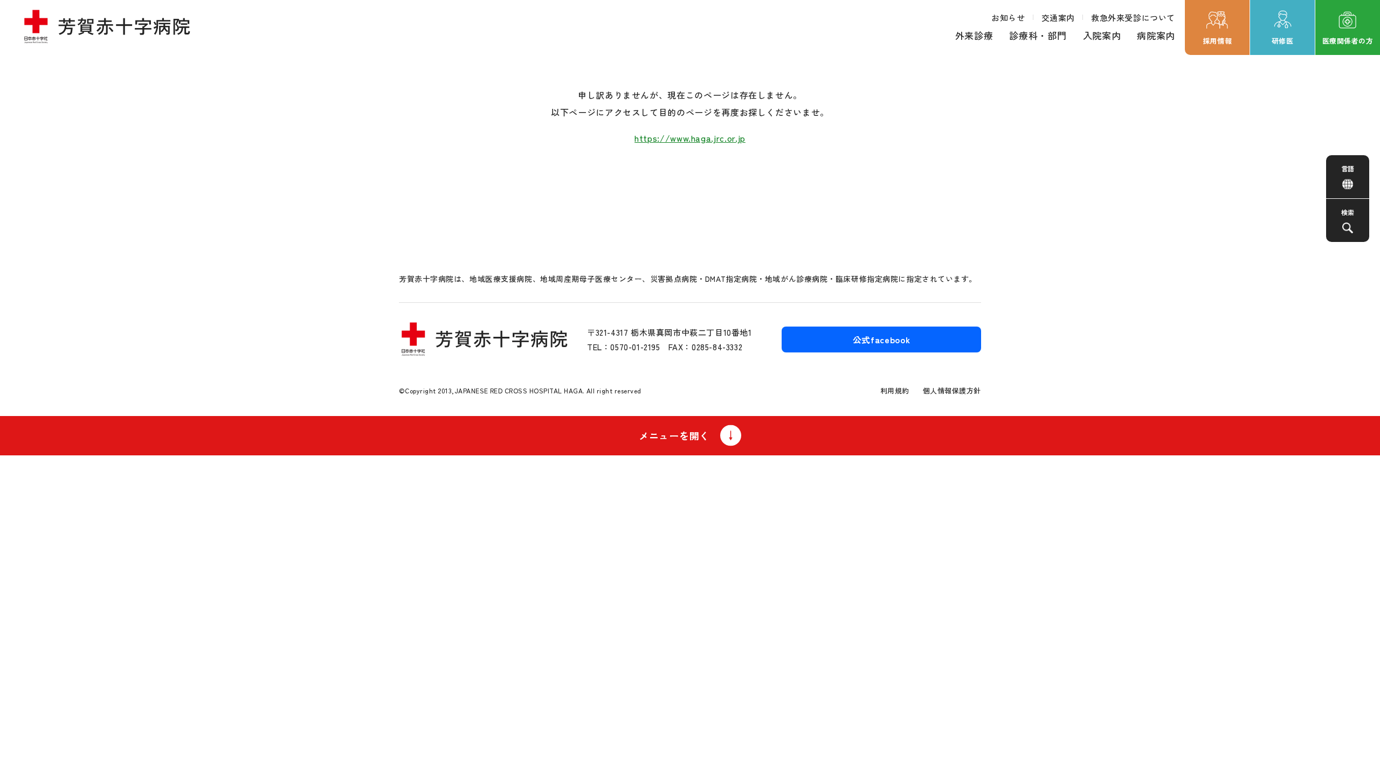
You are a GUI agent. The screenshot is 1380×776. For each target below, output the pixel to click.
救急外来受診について (1133, 17)
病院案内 (1156, 35)
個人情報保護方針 (952, 390)
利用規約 (894, 390)
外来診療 (974, 35)
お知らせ (1008, 17)
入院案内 (1102, 35)
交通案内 (1058, 17)
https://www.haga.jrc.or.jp (690, 137)
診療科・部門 (1037, 35)
